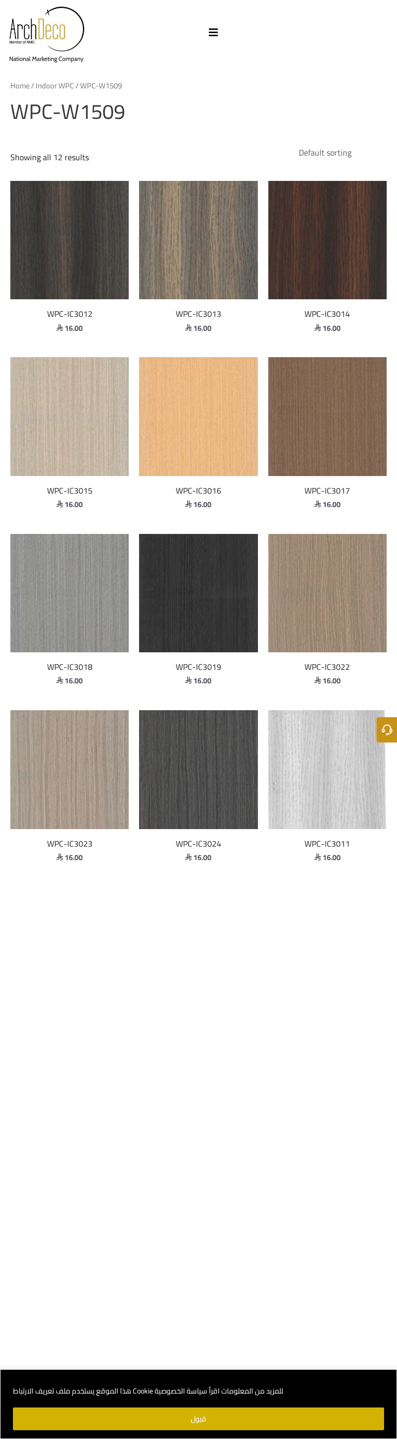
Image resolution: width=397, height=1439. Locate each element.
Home (19, 86)
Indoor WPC (55, 86)
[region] (198, 1404)
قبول (198, 1419)
